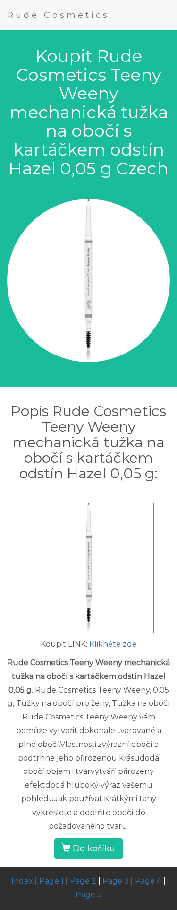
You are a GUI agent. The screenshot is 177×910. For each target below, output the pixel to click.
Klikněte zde (113, 644)
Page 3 (115, 880)
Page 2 (83, 880)
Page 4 (148, 880)
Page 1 (51, 880)
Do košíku (92, 848)
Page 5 (88, 894)
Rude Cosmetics (58, 15)
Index (22, 880)
